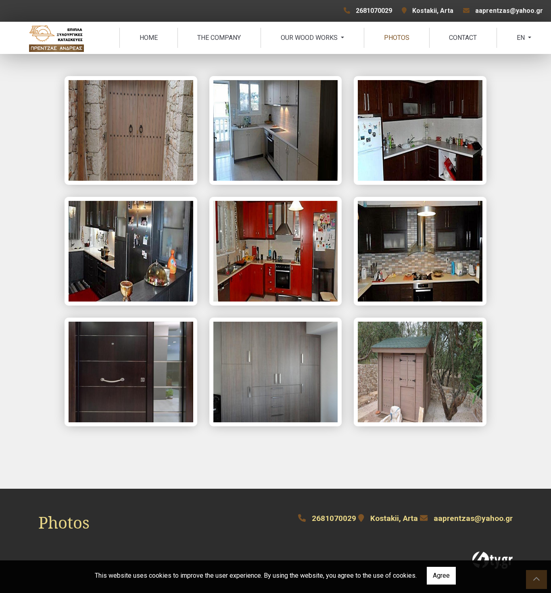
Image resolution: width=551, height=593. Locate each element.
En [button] (521, 37)
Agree (441, 575)
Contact (463, 37)
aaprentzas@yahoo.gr (509, 10)
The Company (219, 37)
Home (149, 37)
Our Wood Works (310, 37)
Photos (396, 37)
